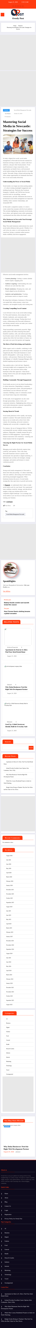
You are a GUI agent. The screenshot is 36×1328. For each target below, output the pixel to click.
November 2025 (10, 894)
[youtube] (23, 6)
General (8, 1040)
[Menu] (2, 14)
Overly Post (18, 18)
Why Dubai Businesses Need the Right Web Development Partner (16, 688)
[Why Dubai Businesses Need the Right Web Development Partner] (13, 666)
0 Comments (7, 116)
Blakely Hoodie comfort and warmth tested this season (16, 604)
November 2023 (10, 992)
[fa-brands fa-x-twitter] (15, 6)
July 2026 (8, 860)
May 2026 (8, 868)
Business (6, 110)
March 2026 (9, 877)
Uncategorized (9, 1074)
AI (7, 1019)
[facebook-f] (13, 6)
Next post (6, 608)
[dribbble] (18, 6)
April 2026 (8, 872)
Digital (7, 1027)
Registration (8, 1214)
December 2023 (10, 987)
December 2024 (10, 940)
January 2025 (9, 936)
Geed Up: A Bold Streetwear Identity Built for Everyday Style (16, 725)
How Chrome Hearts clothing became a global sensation (17, 612)
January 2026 (9, 885)
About (6, 1198)
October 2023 (9, 996)
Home (6, 1193)
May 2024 (8, 966)
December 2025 (10, 889)
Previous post (7, 599)
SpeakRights (8, 113)
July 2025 (8, 911)
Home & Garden (10, 1048)
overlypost (9, 501)
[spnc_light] (33, 15)
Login (6, 1210)
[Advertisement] (18, 52)
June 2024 (8, 962)
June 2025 (8, 915)
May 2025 (8, 919)
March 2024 (9, 974)
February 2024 (9, 979)
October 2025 (9, 898)
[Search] (30, 15)
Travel (7, 1070)
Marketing (8, 1061)
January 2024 (9, 983)
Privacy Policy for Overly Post (13, 1218)
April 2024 (8, 970)
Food (7, 1036)
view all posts (6, 591)
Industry (8, 1053)
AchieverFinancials (12, 647)
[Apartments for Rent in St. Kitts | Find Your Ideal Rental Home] (18, 636)
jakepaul (9, 684)
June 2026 (8, 864)
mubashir (9, 722)
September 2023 (10, 1000)
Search (8, 742)
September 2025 (10, 902)
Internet (8, 1057)
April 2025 (8, 923)
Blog (6, 1202)
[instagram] (20, 6)
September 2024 (10, 949)
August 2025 (9, 906)
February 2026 (9, 881)
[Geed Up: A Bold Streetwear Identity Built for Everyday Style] (18, 704)
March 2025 (9, 928)
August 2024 (9, 953)
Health (7, 1044)
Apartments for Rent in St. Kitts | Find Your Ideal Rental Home (16, 651)
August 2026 (9, 855)
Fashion (8, 1031)
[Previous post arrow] (31, 602)
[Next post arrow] (31, 612)
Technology (9, 1065)
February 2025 (9, 932)
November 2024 (10, 945)
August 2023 (9, 1004)
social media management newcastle (22, 110)
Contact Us (8, 1206)
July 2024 (8, 957)
